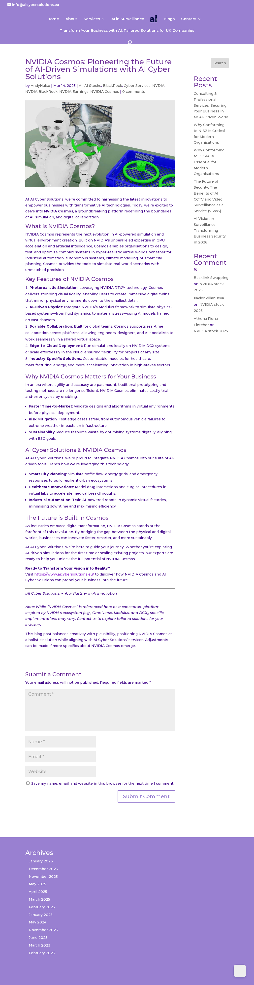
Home (53, 19)
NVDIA (158, 85)
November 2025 (43, 876)
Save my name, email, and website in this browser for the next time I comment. (102, 783)
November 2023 (43, 930)
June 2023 (38, 937)
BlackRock (112, 85)
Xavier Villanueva (209, 298)
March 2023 (39, 945)
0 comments (133, 91)
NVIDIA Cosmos (104, 91)
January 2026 (41, 861)
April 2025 (38, 891)
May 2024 (37, 922)
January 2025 (41, 915)
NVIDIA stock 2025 (211, 331)
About (71, 19)
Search (220, 63)
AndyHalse (40, 85)
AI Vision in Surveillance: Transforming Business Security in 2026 (210, 230)
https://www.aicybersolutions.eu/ (64, 574)
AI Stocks (92, 85)
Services (92, 19)
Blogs (169, 19)
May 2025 (37, 884)
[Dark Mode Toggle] (240, 971)
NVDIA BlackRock (41, 91)
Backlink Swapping (211, 277)
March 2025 (39, 899)
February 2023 (42, 953)
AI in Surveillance (127, 19)
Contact (188, 19)
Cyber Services (137, 85)
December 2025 (43, 869)
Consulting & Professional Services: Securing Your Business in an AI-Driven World (211, 105)
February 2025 (42, 907)
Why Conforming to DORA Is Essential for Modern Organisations (209, 162)
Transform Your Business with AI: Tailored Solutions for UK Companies (127, 31)
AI (81, 85)
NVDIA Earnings (74, 91)
